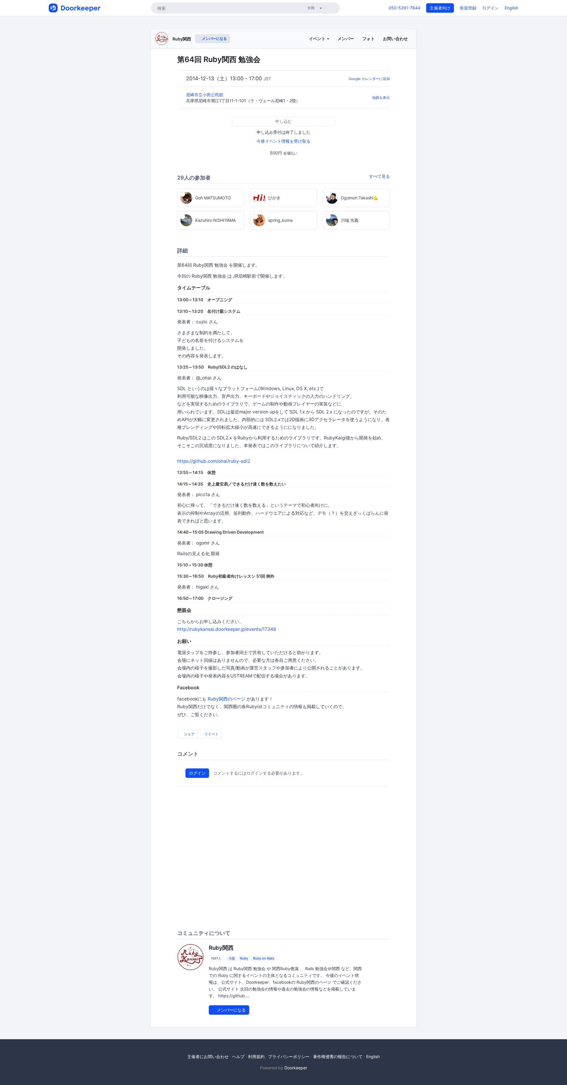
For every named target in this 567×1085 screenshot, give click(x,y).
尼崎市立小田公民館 (205, 94)
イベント (317, 38)
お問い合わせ (395, 38)
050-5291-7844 (404, 7)
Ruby (244, 958)
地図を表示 (381, 97)
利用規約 (256, 1056)
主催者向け (440, 7)
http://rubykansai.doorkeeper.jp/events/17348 (226, 629)
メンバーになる (214, 38)
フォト (368, 38)
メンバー (346, 38)
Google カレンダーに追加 (369, 78)
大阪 (232, 958)
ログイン (490, 7)
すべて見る (379, 176)
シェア (189, 734)
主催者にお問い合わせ (208, 1056)
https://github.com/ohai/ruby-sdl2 (213, 461)
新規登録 (468, 7)
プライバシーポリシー (288, 1056)
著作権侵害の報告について (338, 1056)
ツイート (211, 734)
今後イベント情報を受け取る (283, 141)
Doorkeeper (295, 1067)
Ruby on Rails (263, 958)
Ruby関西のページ (226, 699)
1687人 (216, 958)
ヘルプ (238, 1056)
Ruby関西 (181, 38)
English (511, 7)
